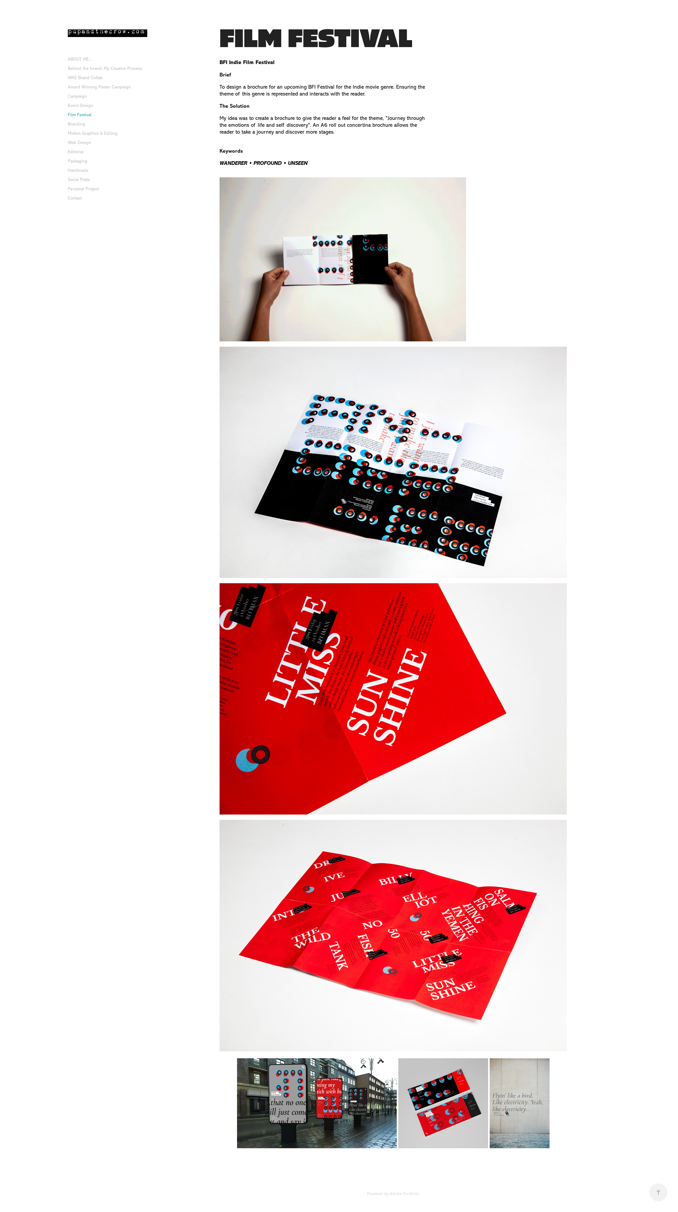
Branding (76, 123)
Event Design (80, 105)
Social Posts (79, 179)
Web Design (79, 142)
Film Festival (79, 114)
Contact (75, 198)
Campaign (77, 96)
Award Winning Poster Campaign (99, 86)
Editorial (75, 151)
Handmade (78, 170)
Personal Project (83, 188)
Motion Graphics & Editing (93, 133)
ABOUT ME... (80, 59)
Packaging (77, 161)
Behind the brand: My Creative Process (105, 68)
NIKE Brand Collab (85, 77)
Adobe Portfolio (404, 1193)
